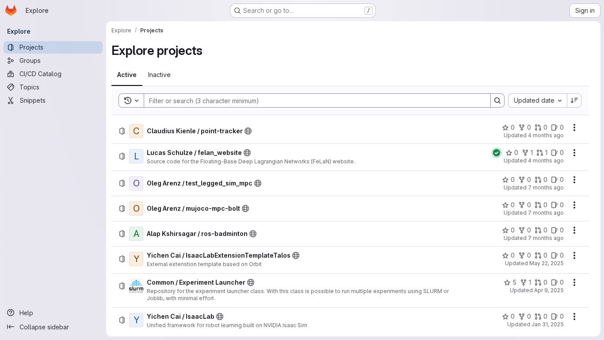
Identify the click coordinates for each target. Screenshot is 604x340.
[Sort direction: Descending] (574, 100)
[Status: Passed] (496, 152)
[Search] (497, 100)
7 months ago (546, 187)
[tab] (126, 75)
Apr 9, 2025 (549, 290)
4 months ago (546, 135)
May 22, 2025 (546, 263)
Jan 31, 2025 (547, 324)
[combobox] (537, 100)
